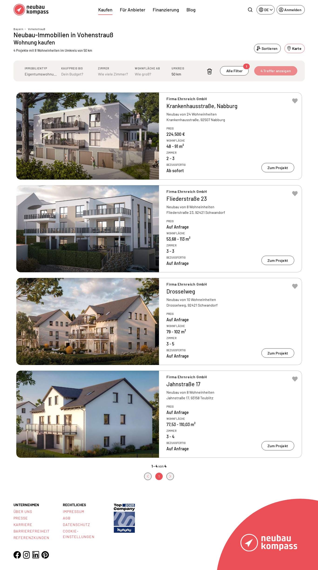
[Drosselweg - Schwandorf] (159, 321)
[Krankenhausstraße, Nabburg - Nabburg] (159, 136)
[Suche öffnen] (250, 9)
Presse (21, 518)
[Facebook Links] (17, 555)
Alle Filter (236, 69)
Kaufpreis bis (72, 68)
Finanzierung (166, 9)
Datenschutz (76, 524)
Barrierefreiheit (32, 531)
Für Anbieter (132, 9)
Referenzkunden (31, 537)
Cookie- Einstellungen (78, 534)
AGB (67, 518)
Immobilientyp (36, 68)
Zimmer (103, 68)
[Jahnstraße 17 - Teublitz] (159, 414)
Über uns (23, 511)
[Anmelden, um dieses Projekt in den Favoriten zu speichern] (295, 101)
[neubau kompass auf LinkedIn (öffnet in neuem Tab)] (36, 555)
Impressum (73, 511)
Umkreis (178, 68)
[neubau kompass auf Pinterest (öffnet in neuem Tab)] (45, 555)
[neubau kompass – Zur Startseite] (31, 10)
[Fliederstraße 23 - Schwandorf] (159, 228)
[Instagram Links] (26, 555)
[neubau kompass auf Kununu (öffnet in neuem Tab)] (124, 517)
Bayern (18, 29)
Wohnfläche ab (147, 68)
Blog (191, 9)
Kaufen (105, 9)
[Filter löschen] (209, 71)
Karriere (23, 524)
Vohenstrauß (36, 29)
